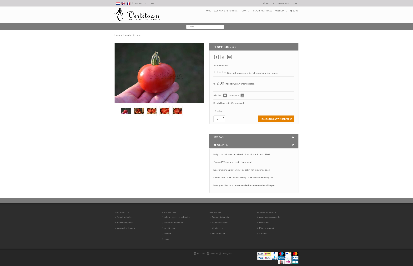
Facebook (200, 253)
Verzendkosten (247, 83)
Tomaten (245, 10)
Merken (167, 234)
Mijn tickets (217, 228)
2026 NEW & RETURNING (225, 10)
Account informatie (220, 217)
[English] (123, 3)
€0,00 (295, 10)
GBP (141, 3)
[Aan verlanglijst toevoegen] (225, 95)
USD (146, 3)
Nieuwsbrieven (218, 234)
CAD (152, 3)
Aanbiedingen (170, 228)
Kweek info (281, 10)
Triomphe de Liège (131, 35)
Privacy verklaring (267, 228)
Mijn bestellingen (219, 223)
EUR (136, 3)
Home (208, 10)
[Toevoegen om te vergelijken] (242, 95)
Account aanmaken (281, 3)
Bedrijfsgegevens (125, 223)
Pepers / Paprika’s (262, 10)
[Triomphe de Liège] (126, 110)
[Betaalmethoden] (277, 257)
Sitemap (263, 234)
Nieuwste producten (173, 223)
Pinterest (213, 253)
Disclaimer (264, 223)
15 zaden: (218, 111)
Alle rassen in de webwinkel (177, 217)
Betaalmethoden (124, 217)
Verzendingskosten (126, 228)
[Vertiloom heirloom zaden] (137, 14)
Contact (295, 3)
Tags (166, 239)
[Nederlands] (118, 3)
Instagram (227, 253)
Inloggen (266, 3)
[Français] (129, 3)
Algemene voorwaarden (270, 217)
